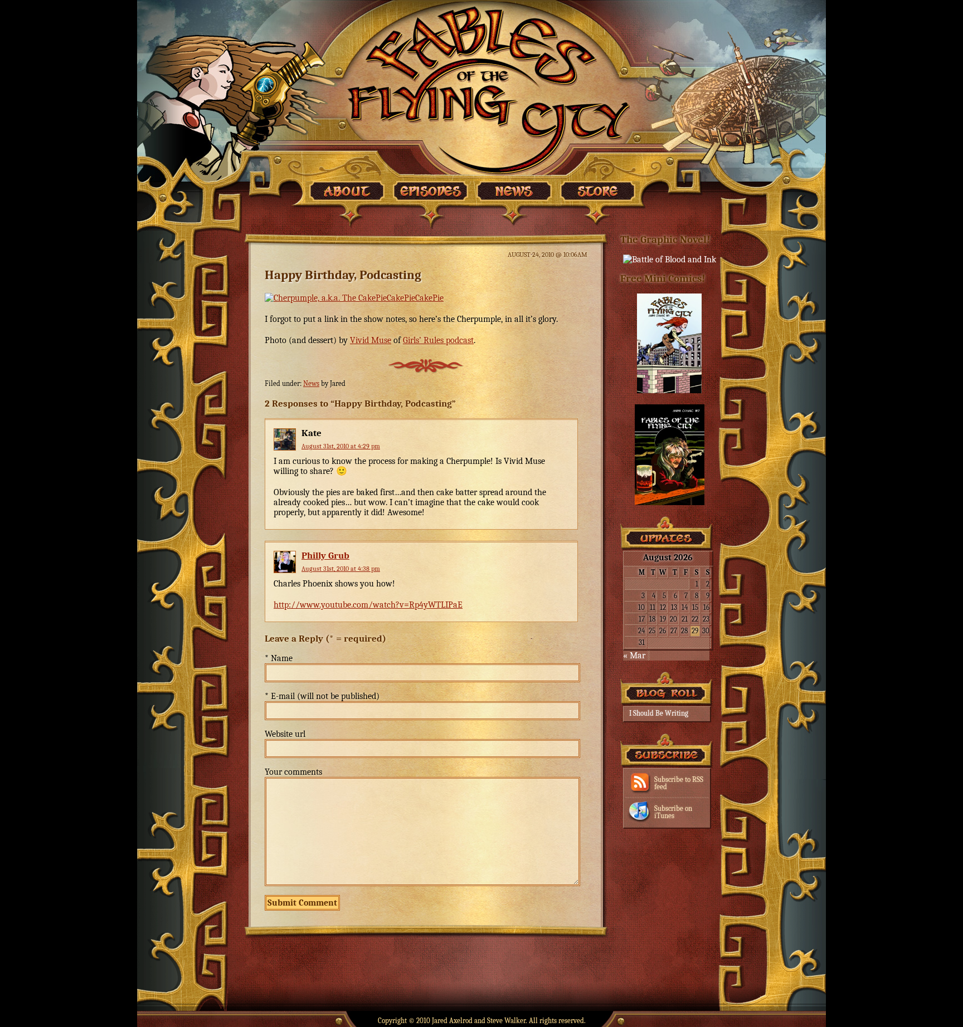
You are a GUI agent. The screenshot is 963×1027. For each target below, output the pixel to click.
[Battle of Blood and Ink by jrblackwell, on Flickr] (669, 260)
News (311, 383)
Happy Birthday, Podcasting (343, 274)
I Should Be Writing (658, 713)
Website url (285, 734)
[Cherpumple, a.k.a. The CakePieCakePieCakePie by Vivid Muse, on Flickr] (354, 298)
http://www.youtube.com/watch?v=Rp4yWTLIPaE (368, 605)
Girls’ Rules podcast (438, 340)
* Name (279, 658)
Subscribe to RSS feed (678, 783)
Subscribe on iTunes (673, 812)
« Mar (634, 656)
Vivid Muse (370, 340)
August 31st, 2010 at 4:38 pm (340, 569)
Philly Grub (325, 555)
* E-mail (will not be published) (322, 696)
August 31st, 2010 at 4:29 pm (340, 446)
